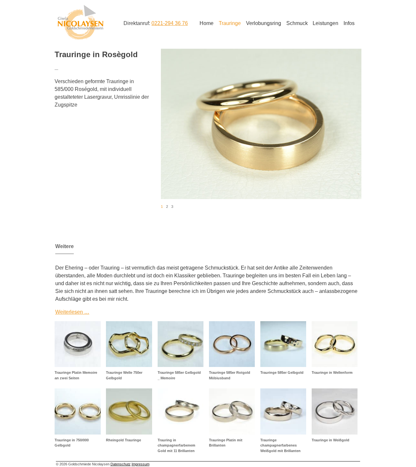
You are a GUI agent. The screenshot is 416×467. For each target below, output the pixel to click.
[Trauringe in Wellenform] (335, 344)
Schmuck (297, 23)
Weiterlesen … (72, 312)
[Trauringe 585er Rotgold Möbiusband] (232, 344)
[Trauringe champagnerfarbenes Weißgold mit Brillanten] (283, 411)
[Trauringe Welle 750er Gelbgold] (129, 344)
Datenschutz (120, 464)
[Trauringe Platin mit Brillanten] (232, 411)
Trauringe (230, 23)
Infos (349, 23)
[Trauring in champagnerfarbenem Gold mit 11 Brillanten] (180, 411)
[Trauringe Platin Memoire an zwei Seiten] (77, 344)
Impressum (141, 464)
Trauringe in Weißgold (330, 440)
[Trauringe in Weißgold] (335, 411)
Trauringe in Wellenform (332, 372)
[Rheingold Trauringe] (129, 411)
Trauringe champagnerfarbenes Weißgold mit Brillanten (280, 445)
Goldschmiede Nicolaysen (80, 22)
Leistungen (325, 23)
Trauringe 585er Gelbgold (282, 372)
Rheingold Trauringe (123, 440)
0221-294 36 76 (169, 23)
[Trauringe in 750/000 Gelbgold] (77, 411)
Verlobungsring (263, 23)
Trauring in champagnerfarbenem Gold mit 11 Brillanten (176, 445)
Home (207, 23)
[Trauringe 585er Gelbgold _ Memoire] (180, 344)
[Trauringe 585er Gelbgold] (283, 344)
